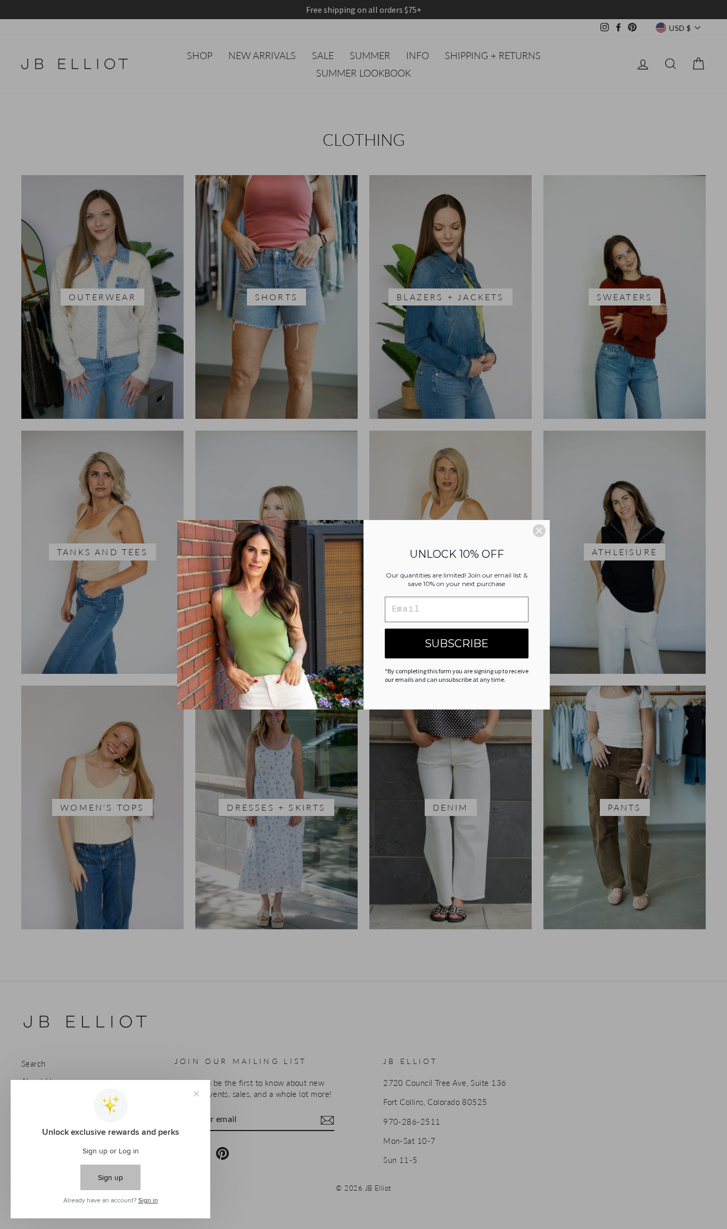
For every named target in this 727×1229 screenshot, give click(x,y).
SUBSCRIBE (457, 643)
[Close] (539, 530)
